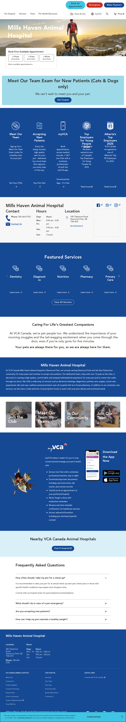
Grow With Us (10, 704)
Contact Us (16, 224)
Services (22, 14)
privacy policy (25, 718)
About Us (9, 677)
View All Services (63, 302)
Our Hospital (9, 14)
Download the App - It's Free (63, 181)
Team (32, 14)
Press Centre (10, 693)
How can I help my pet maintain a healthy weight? (42, 619)
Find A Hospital (62, 548)
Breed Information (51, 693)
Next (119, 276)
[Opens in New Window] (99, 205)
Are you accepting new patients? (33, 611)
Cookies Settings (94, 717)
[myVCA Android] (111, 473)
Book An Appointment (75, 5)
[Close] (122, 716)
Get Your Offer (15, 183)
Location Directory (12, 689)
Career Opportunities (14, 701)
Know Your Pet (50, 689)
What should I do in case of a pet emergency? (39, 603)
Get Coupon (63, 100)
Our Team (48, 681)
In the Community (12, 696)
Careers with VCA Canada (94, 678)
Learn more (14, 292)
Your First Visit (39, 183)
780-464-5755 (24, 217)
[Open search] (107, 14)
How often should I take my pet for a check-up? (40, 578)
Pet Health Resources (47, 14)
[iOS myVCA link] (111, 479)
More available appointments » (20, 64)
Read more (85, 187)
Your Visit (48, 685)
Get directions (78, 226)
